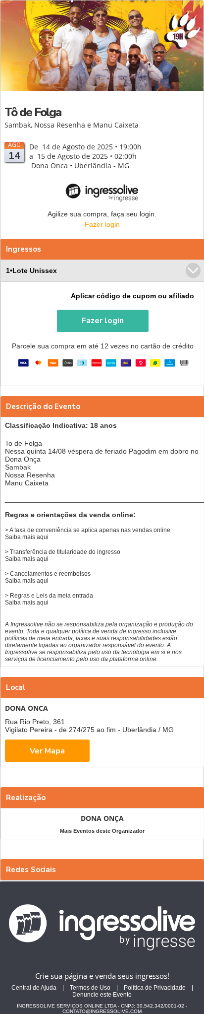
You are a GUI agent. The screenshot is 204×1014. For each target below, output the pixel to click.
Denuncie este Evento (102, 994)
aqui (43, 537)
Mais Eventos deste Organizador (102, 831)
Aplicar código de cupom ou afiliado (132, 296)
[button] (103, 321)
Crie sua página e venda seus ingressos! (102, 976)
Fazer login (102, 224)
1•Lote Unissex (31, 270)
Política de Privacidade (155, 987)
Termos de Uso (90, 987)
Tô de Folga (32, 112)
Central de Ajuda (33, 987)
